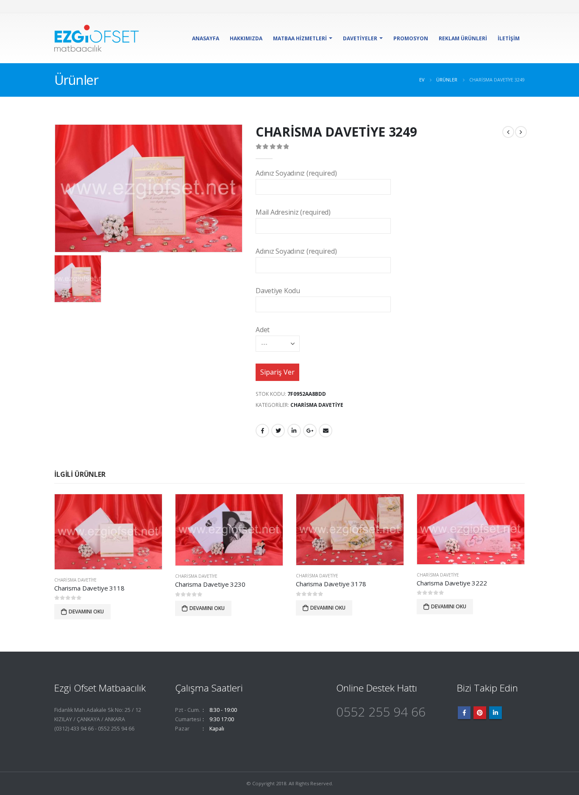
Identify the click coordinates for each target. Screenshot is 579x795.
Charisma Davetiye (316, 405)
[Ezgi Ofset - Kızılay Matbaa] (96, 38)
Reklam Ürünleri (463, 38)
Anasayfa (205, 38)
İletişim (509, 38)
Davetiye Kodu (278, 290)
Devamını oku (86, 611)
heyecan (278, 430)
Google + (310, 430)
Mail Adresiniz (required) (293, 212)
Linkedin (495, 712)
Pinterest (479, 712)
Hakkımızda (246, 38)
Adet (263, 329)
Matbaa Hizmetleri (300, 38)
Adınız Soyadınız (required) (296, 173)
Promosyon (410, 38)
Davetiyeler (360, 38)
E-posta (325, 430)
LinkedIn (294, 430)
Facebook (262, 430)
